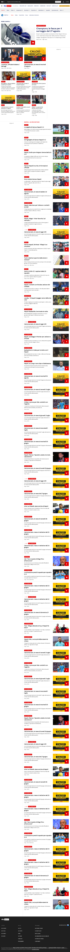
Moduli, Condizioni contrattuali (18, 947)
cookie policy (38, 930)
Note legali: (37, 925)
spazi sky (20, 938)
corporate (37, 941)
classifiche (21, 15)
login (67, 1)
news (12, 15)
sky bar (20, 936)
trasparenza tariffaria (52, 947)
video (16, 15)
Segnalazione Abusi (35, 949)
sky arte (3, 936)
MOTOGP (49, 5)
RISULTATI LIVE (23, 5)
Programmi (21, 941)
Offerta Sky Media (39, 938)
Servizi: (19, 925)
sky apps (20, 930)
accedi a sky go (63, 925)
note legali (37, 933)
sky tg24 (3, 930)
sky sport (3, 928)
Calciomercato (55, 10)
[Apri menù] (1, 6)
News (8, 10)
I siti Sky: (3, 925)
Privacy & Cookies (28, 947)
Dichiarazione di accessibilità (42, 936)
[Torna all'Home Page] (7, 6)
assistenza (59, 947)
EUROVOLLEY (55, 5)
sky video (3, 933)
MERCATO (36, 5)
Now (19, 933)
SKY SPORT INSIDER (64, 5)
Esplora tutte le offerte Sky (14, 1)
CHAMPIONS (43, 5)
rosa (26, 15)
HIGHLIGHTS (30, 5)
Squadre (48, 10)
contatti (62, 947)
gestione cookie (39, 928)
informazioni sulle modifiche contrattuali (39, 947)
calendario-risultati (34, 15)
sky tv (19, 928)
